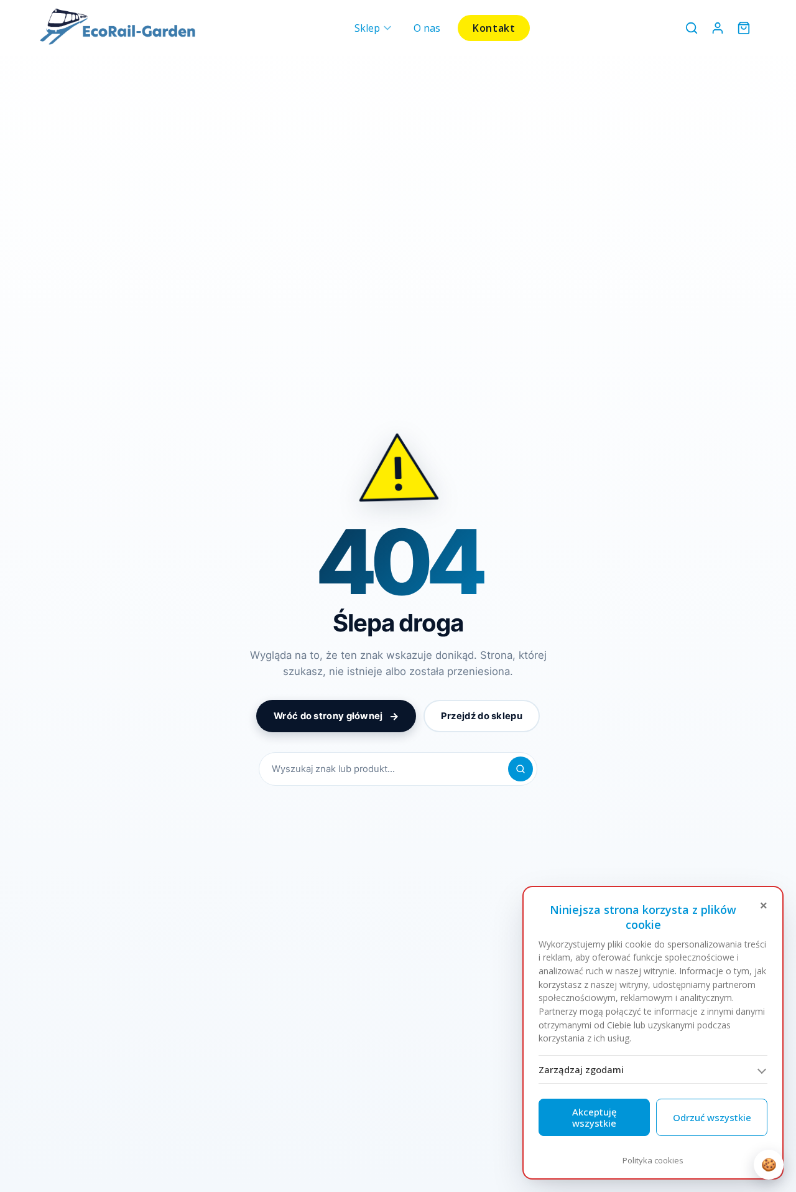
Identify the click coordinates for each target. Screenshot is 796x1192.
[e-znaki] (117, 28)
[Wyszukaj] (691, 28)
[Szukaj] (520, 769)
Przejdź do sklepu (481, 716)
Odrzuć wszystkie (712, 1117)
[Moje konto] (717, 28)
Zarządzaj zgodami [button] (581, 1069)
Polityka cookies (652, 1160)
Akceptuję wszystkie (594, 1117)
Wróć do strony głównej (336, 716)
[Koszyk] (743, 28)
